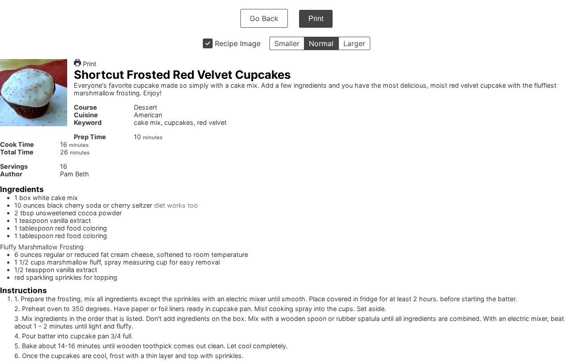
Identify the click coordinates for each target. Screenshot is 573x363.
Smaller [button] (286, 43)
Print (315, 18)
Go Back (264, 18)
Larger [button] (354, 43)
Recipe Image (238, 43)
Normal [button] (321, 43)
